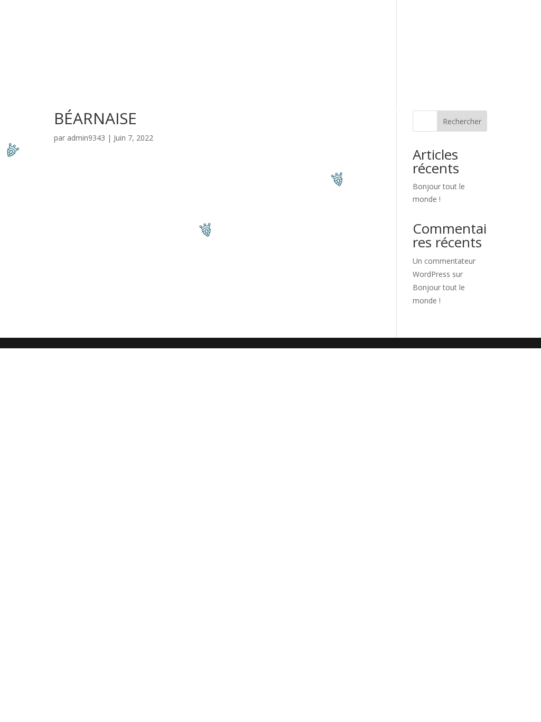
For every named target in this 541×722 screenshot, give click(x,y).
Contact (248, 55)
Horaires (292, 55)
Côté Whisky (431, 26)
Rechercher (462, 121)
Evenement (189, 26)
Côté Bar (240, 26)
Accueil (88, 26)
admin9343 (86, 138)
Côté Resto (135, 26)
